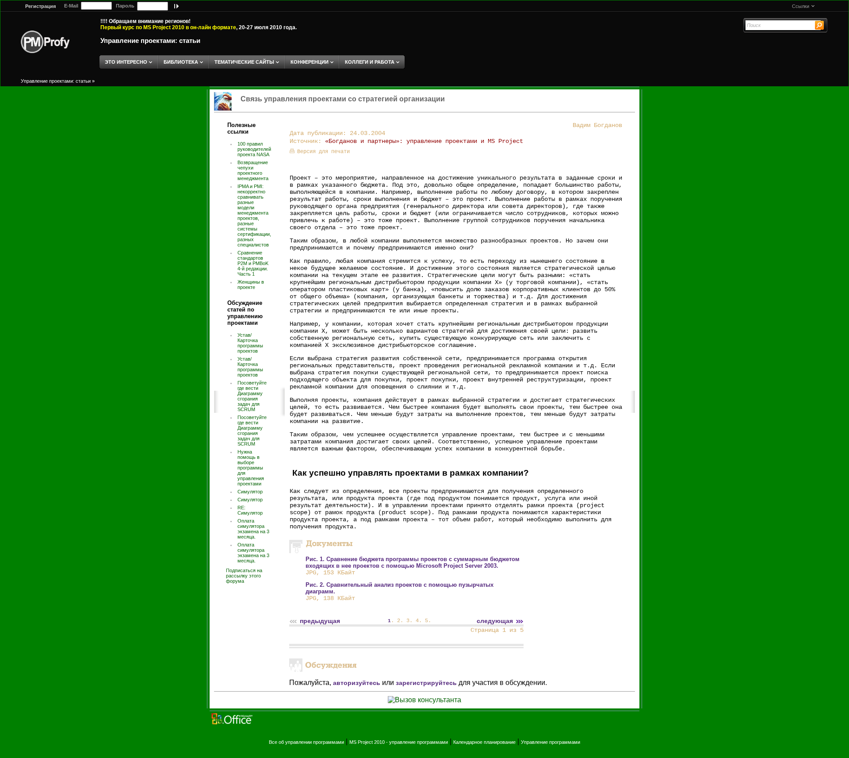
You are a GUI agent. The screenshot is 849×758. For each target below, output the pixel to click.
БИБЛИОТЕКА (181, 62)
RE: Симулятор (250, 510)
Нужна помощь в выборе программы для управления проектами (250, 467)
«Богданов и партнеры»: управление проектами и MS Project (424, 141)
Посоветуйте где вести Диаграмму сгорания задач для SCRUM (252, 396)
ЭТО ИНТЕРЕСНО (126, 62)
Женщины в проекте (250, 284)
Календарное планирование (484, 742)
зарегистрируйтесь (426, 682)
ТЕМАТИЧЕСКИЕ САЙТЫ (244, 62)
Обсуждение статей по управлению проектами (245, 313)
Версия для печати (323, 152)
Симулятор (250, 491)
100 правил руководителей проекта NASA (254, 149)
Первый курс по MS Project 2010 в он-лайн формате (168, 27)
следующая (495, 620)
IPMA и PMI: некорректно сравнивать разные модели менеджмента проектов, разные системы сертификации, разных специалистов (254, 215)
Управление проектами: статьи (150, 40)
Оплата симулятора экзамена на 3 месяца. (253, 528)
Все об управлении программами (306, 742)
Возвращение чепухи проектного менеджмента (252, 170)
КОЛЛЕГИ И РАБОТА (369, 62)
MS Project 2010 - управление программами (398, 742)
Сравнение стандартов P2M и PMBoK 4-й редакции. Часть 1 (252, 263)
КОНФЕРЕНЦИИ (310, 62)
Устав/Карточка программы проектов (250, 343)
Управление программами (550, 742)
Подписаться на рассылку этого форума (244, 576)
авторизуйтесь (356, 682)
